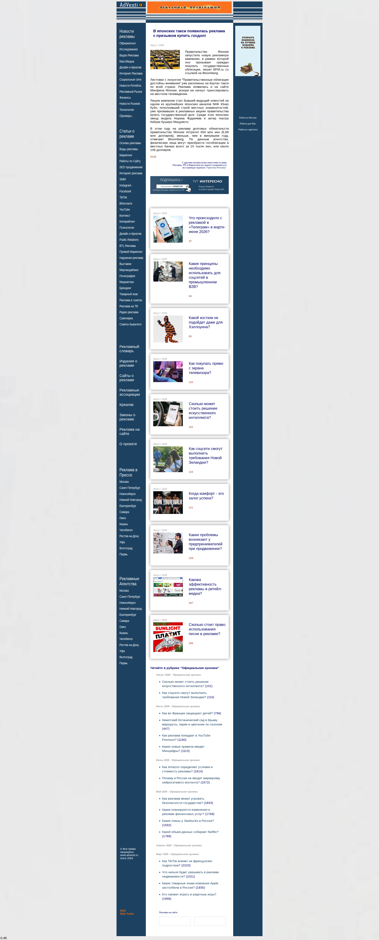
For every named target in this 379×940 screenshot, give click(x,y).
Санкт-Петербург (129, 488)
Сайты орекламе (126, 378)
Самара (124, 512)
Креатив (126, 405)
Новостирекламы (127, 34)
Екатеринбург (127, 506)
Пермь (123, 554)
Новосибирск (127, 494)
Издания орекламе (128, 363)
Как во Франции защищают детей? (187, 713)
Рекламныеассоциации (129, 392)
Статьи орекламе (126, 133)
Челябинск (126, 530)
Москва (124, 482)
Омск (122, 518)
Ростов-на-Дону (129, 536)
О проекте (128, 444)
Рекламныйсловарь (129, 348)
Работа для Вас (248, 123)
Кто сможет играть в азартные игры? (189, 894)
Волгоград (126, 548)
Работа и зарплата (247, 129)
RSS (123, 910)
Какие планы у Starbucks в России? (188, 820)
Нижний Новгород (130, 500)
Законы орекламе (127, 417)
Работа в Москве (248, 117)
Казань (123, 524)
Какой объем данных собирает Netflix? (190, 832)
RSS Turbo (127, 913)
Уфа (122, 542)
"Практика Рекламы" (216, 167)
